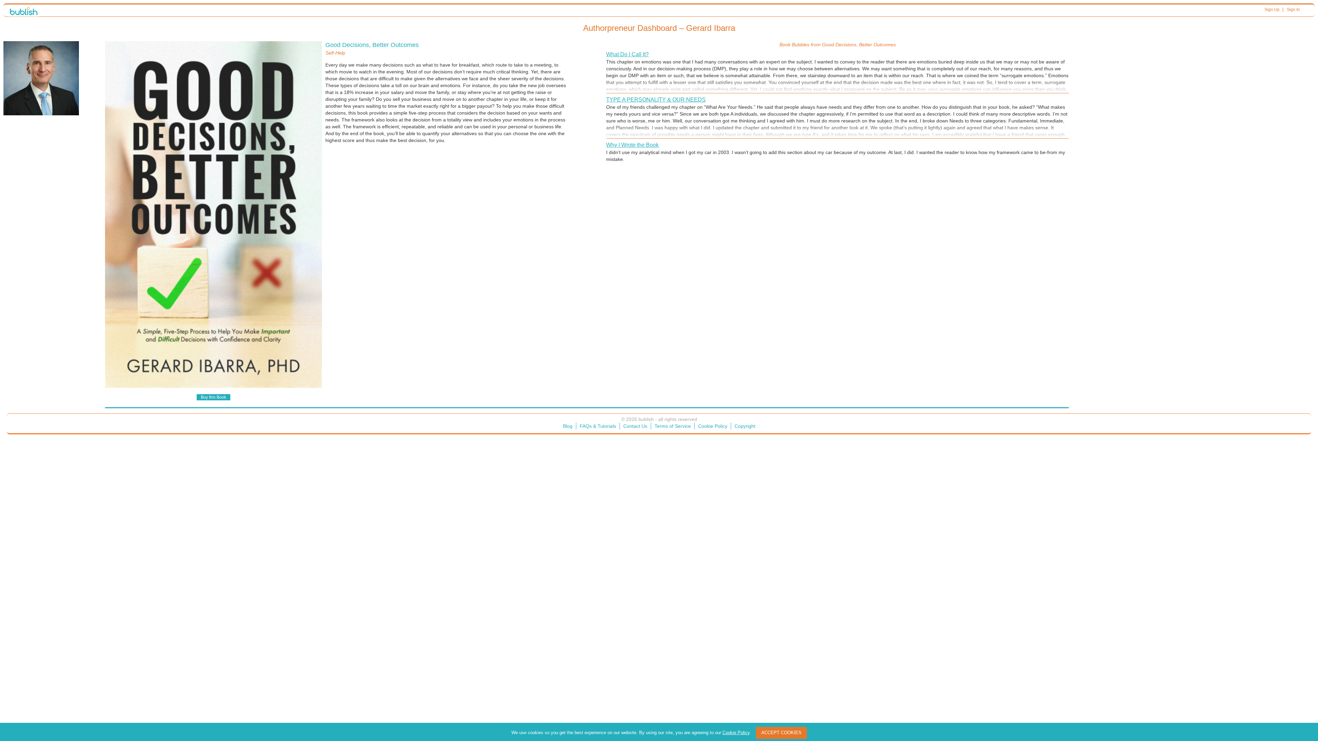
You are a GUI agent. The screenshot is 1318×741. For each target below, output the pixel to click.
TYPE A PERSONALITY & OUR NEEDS (656, 100)
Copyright (745, 426)
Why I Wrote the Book (632, 145)
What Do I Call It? (627, 54)
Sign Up (1272, 9)
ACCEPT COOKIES (781, 732)
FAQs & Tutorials (598, 426)
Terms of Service (673, 426)
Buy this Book (213, 397)
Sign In (1293, 9)
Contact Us (635, 426)
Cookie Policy (712, 426)
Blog (568, 426)
